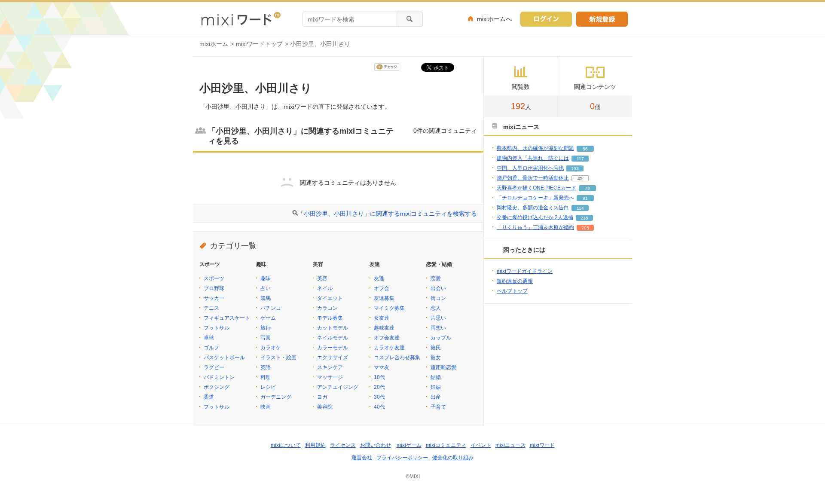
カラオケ (270, 348)
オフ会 (381, 288)
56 (585, 149)
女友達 (381, 318)
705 (585, 228)
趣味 (265, 278)
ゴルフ (211, 348)
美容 (322, 278)
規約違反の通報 (515, 281)
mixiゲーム (409, 445)
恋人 (436, 308)
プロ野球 (214, 288)
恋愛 (436, 278)
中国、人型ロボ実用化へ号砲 (530, 168)
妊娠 (436, 387)
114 (580, 208)
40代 (379, 407)
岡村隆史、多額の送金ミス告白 (533, 208)
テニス (211, 308)
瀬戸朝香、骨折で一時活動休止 (533, 178)
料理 (265, 377)
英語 (265, 367)
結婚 (436, 377)
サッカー (214, 298)
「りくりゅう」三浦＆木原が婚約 (535, 227)
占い (265, 288)
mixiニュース (510, 445)
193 (575, 168)
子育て (438, 407)
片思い (438, 318)
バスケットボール (224, 358)
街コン (438, 298)
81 (585, 198)
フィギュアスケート (227, 318)
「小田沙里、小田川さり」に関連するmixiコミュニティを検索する (387, 213)
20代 (379, 387)
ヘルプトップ (512, 291)
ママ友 (381, 367)
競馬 (265, 298)
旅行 (265, 328)
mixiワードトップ (259, 43)
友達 (379, 278)
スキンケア (330, 367)
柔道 (209, 397)
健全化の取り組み (453, 458)
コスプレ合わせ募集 (397, 358)
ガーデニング (275, 397)
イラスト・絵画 (278, 358)
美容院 (325, 407)
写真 (265, 338)
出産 (436, 397)
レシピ (268, 387)
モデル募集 (330, 318)
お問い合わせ (375, 445)
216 (584, 218)
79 (587, 188)
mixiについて (286, 445)
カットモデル (332, 328)
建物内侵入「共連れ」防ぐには (533, 158)
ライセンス (343, 445)
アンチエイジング (337, 387)
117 (580, 158)
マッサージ (330, 377)
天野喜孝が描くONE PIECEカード (536, 188)
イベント (481, 445)
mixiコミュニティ (446, 445)
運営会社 (361, 458)
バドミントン (219, 377)
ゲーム (268, 318)
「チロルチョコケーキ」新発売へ (535, 198)
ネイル (325, 288)
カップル (441, 338)
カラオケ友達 (389, 348)
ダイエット (330, 298)
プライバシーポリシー (402, 458)
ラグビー (214, 367)
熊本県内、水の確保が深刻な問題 (535, 148)
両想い (438, 328)
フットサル (216, 328)
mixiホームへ (494, 18)
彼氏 (436, 348)
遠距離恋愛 (443, 367)
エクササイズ (332, 358)
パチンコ (270, 308)
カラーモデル (332, 348)
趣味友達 (384, 328)
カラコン (327, 308)
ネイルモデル (332, 338)
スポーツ (214, 278)
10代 (379, 377)
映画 (265, 407)
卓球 (209, 338)
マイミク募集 (389, 308)
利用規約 (315, 445)
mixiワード (542, 445)
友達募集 (384, 298)
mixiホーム (213, 43)
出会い (438, 288)
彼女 (436, 358)
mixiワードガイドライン (525, 271)
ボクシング (216, 387)
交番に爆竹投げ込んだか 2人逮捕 (535, 217)
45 (580, 178)
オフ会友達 (387, 338)
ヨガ (322, 397)
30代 (379, 397)
